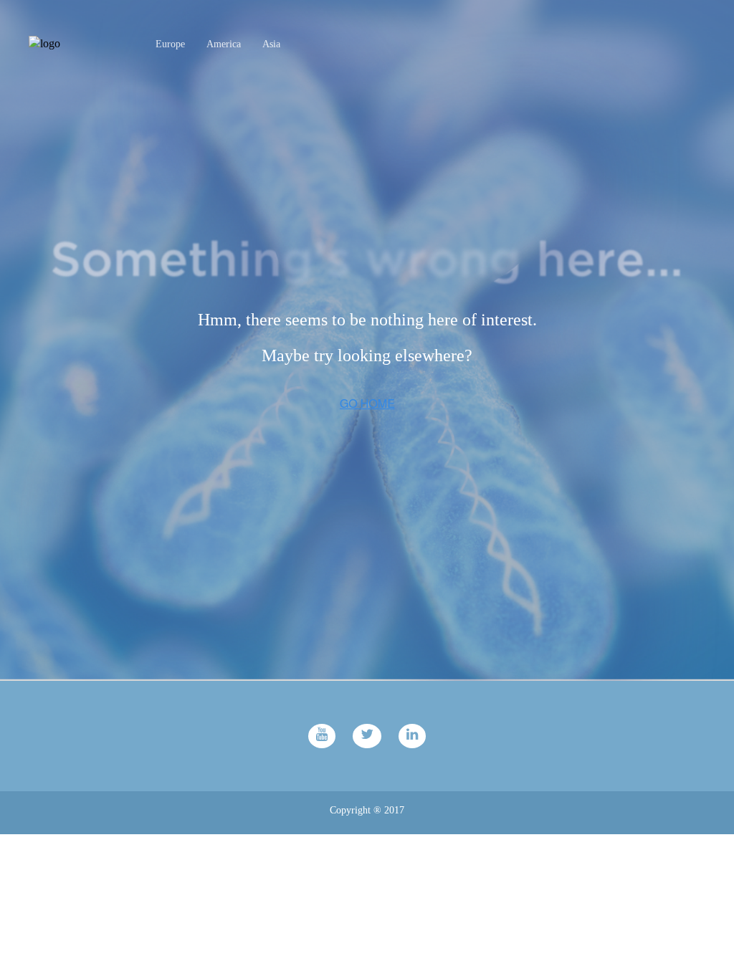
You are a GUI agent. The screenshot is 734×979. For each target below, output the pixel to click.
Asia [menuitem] (271, 44)
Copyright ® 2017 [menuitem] (367, 811)
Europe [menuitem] (170, 44)
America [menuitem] (223, 44)
